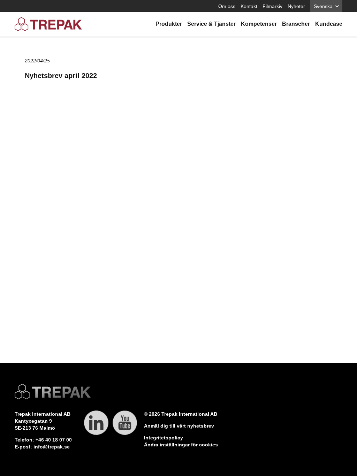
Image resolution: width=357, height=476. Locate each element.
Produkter (168, 24)
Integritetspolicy (163, 437)
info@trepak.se (51, 447)
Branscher (296, 24)
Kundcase (328, 24)
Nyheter (296, 6)
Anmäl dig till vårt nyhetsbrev (179, 426)
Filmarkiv (272, 6)
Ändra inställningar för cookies (181, 444)
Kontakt (249, 6)
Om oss (226, 6)
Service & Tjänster (211, 24)
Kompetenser (259, 24)
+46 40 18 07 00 (54, 440)
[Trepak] (48, 24)
